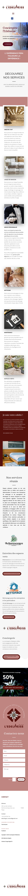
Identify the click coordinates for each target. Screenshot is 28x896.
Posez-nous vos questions (13, 687)
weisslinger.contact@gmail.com (9, 818)
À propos (8, 44)
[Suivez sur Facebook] (12, 18)
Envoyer (21, 779)
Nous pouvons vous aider (10, 657)
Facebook (3, 830)
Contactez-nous (9, 617)
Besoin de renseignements (12, 573)
